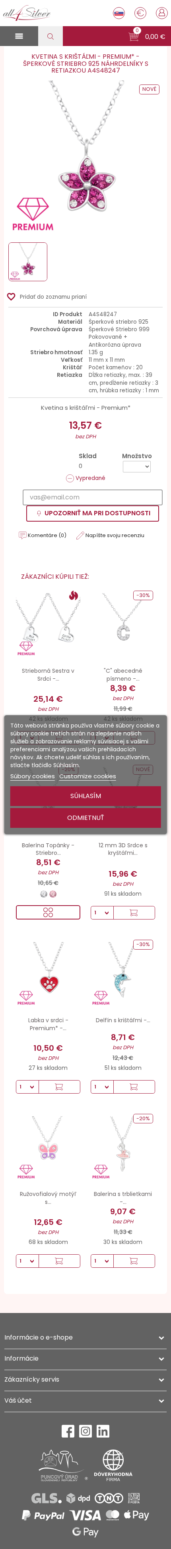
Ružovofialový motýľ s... (48, 1198)
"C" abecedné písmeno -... (123, 675)
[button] (147, 37)
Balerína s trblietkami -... (123, 1198)
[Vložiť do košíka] (134, 912)
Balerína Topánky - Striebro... (48, 849)
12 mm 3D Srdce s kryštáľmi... (123, 849)
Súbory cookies (32, 776)
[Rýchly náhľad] (48, 912)
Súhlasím (85, 795)
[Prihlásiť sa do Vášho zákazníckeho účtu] (161, 12)
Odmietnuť (85, 817)
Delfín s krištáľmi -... (123, 1020)
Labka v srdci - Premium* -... (48, 1024)
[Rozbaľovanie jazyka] (119, 13)
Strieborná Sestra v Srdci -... (48, 675)
